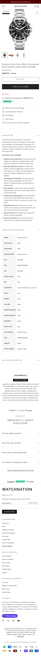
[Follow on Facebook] (3, 621)
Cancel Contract (7, 546)
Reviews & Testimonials (9, 586)
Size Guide (5, 536)
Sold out (20, 79)
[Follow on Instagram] (13, 621)
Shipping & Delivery (8, 530)
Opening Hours (7, 569)
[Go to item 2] (11, 55)
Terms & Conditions (8, 543)
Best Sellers (5, 566)
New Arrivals (6, 563)
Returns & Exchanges (8, 533)
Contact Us (5, 523)
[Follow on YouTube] (19, 621)
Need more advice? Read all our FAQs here (20, 470)
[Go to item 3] (17, 55)
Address (4, 572)
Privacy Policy (6, 540)
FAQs (3, 526)
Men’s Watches (6, 556)
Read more (20, 636)
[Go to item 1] (5, 55)
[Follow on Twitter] (8, 621)
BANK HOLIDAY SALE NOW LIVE (20, 1)
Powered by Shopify (29, 642)
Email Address (7, 503)
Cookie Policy (6, 592)
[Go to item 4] (24, 55)
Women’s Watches (8, 559)
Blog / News (6, 589)
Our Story (5, 582)
